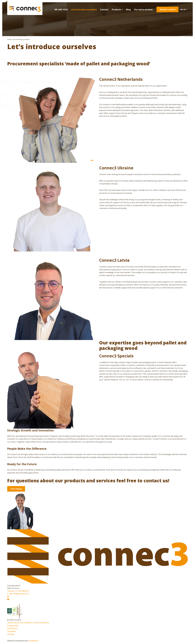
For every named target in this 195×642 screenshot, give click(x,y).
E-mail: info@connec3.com (18, 593)
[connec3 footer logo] (97, 583)
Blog (128, 9)
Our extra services (143, 9)
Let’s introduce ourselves (84, 9)
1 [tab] (76, 160)
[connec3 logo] (24, 8)
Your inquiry (16, 489)
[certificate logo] (9, 611)
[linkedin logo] (8, 596)
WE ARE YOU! (61, 9)
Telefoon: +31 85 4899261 (18, 591)
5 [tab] (92, 160)
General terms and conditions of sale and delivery (28, 622)
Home (9, 39)
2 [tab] (80, 160)
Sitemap (10, 634)
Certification (12, 628)
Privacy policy (13, 625)
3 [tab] (84, 160)
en (184, 9)
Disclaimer (11, 631)
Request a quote (167, 9)
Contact (104, 9)
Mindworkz (34, 640)
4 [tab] (88, 160)
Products (116, 9)
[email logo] (8, 599)
